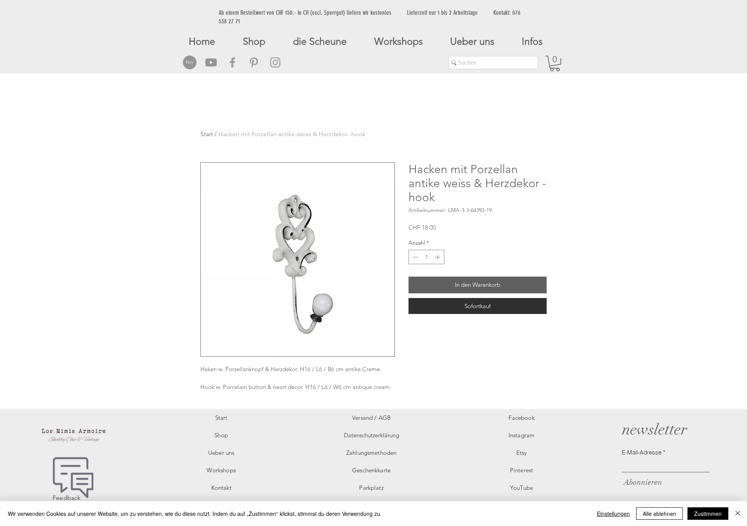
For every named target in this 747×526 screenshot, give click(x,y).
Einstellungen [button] (613, 513)
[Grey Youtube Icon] (211, 62)
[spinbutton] (426, 257)
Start (206, 134)
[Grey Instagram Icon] (275, 62)
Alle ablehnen (659, 513)
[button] (554, 63)
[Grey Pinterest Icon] (254, 62)
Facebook (521, 417)
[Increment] (438, 257)
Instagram (522, 435)
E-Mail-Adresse (641, 452)
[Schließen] (737, 513)
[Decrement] (414, 257)
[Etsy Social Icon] (189, 62)
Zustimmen (708, 513)
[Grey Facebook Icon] (232, 62)
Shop (221, 435)
